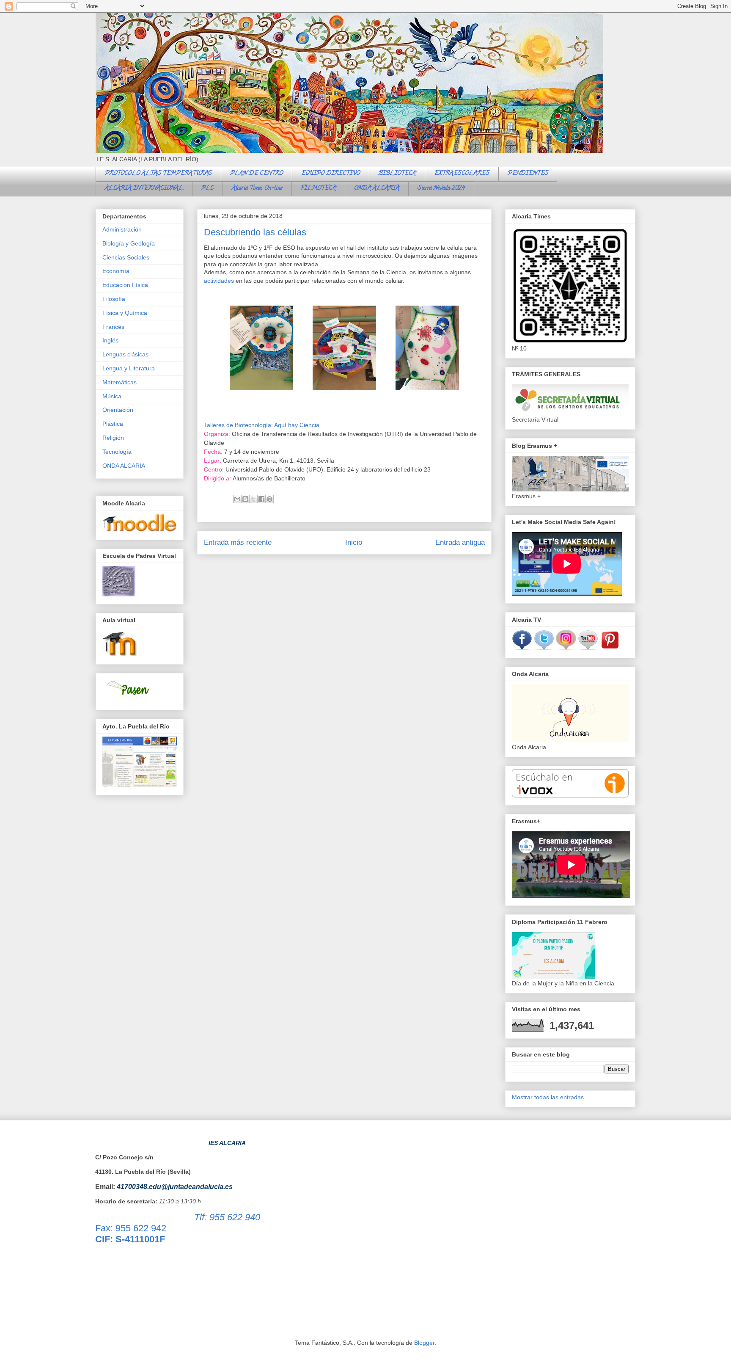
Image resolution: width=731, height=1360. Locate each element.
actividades (219, 280)
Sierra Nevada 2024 (441, 188)
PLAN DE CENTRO (256, 173)
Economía (115, 271)
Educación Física (125, 284)
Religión (113, 437)
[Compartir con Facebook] (261, 499)
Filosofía (113, 298)
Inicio (353, 542)
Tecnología (117, 451)
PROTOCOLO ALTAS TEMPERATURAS (158, 173)
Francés (113, 326)
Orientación (117, 409)
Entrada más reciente (238, 542)
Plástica (112, 423)
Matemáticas (119, 382)
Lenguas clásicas (125, 354)
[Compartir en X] (253, 499)
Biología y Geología (128, 243)
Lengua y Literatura (128, 368)
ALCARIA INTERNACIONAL (144, 188)
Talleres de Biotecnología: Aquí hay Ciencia (261, 425)
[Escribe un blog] (245, 499)
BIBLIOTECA (397, 173)
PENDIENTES (528, 173)
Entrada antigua (460, 542)
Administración (122, 229)
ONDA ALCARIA (376, 188)
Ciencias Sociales (125, 257)
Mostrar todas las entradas (548, 1097)
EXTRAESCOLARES (461, 173)
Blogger (424, 1342)
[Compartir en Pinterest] (269, 499)
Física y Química (124, 312)
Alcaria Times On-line (257, 188)
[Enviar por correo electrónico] (237, 499)
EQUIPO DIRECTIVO (330, 173)
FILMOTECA (318, 188)
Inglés (110, 340)
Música (111, 396)
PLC (207, 188)
